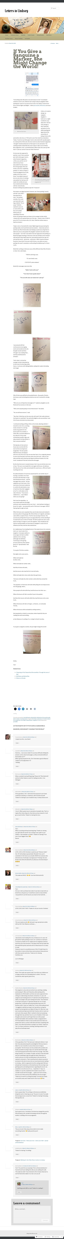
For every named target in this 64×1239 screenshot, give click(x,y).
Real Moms (49, 35)
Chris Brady (33, 718)
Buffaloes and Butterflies (22, 676)
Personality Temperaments (26, 720)
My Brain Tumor (9, 38)
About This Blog (18, 38)
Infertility (23, 35)
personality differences (40, 105)
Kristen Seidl (18, 873)
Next (57, 43)
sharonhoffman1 (19, 826)
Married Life (33, 717)
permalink (15, 721)
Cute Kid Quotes (27, 717)
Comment (45, 1220)
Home (6, 35)
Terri (39, 720)
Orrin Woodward (46, 718)
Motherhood (39, 717)
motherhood (39, 718)
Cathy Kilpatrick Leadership (21, 886)
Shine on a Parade (21, 678)
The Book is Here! (14, 35)
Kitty (16, 1127)
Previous (52, 43)
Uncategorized (23, 718)
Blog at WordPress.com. (32, 1233)
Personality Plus (16, 720)
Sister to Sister (16, 718)
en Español (27, 38)
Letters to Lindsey (16, 10)
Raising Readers (40, 35)
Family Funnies (31, 35)
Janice (16, 1090)
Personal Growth (46, 717)
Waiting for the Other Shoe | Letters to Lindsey (33, 1160)
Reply (17, 743)
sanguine (35, 720)
